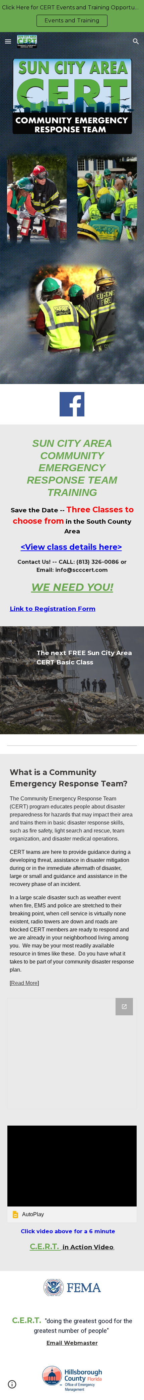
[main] (72, 516)
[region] (72, 16)
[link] (72, 1174)
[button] (8, 41)
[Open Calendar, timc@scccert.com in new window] (124, 1006)
